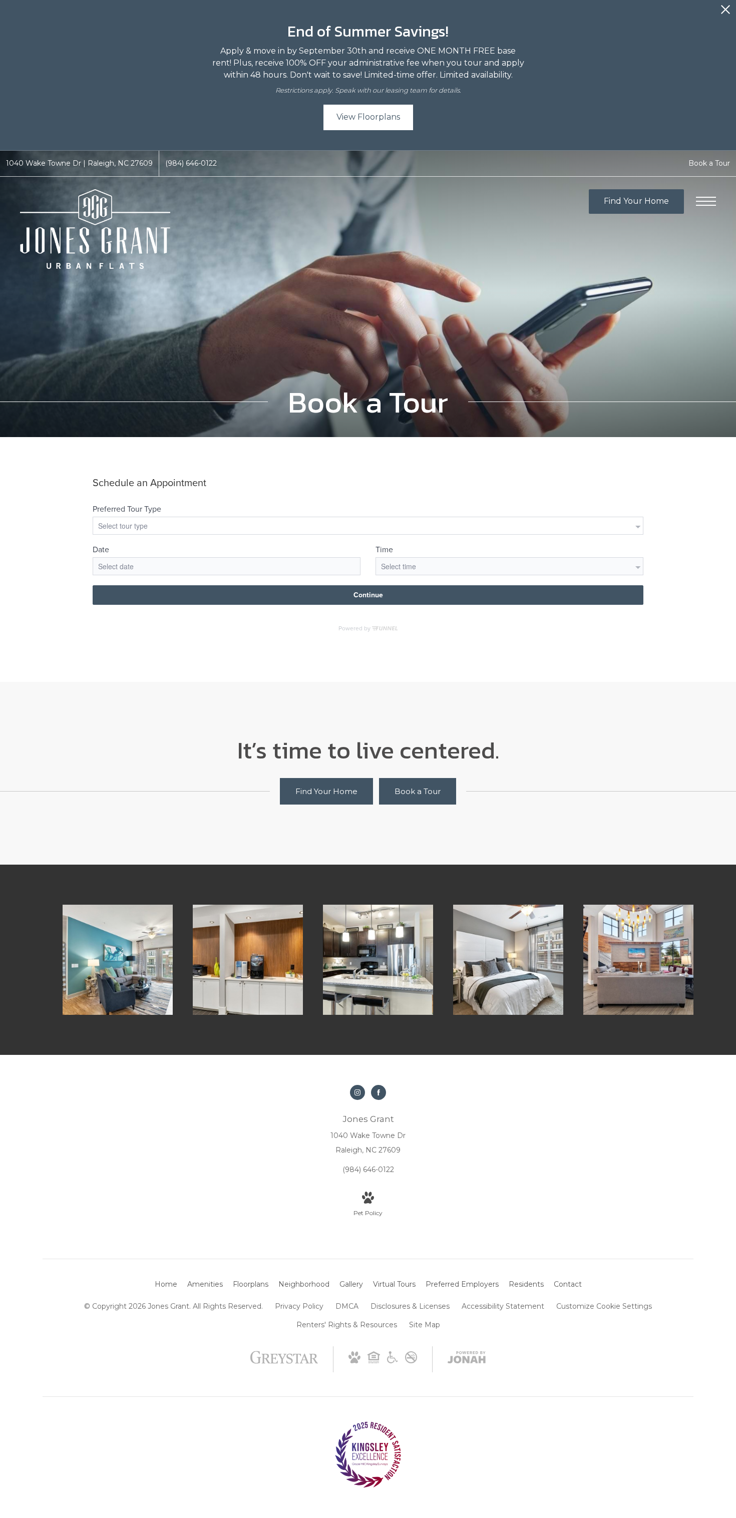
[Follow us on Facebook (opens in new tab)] (378, 1092)
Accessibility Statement (503, 1306)
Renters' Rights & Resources (346, 1324)
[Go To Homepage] (95, 229)
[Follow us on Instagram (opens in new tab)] (357, 1092)
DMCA (346, 1306)
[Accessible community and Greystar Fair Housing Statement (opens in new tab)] (392, 1360)
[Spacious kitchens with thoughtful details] (378, 960)
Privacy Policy (299, 1306)
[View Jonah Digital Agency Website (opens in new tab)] (467, 1359)
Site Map (424, 1324)
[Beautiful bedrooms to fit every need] (508, 960)
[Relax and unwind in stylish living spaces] (118, 960)
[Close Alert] (725, 12)
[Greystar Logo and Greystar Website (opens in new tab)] (284, 1362)
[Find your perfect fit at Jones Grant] (638, 960)
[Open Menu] (706, 201)
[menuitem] (166, 1284)
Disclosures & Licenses (410, 1306)
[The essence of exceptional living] (248, 960)
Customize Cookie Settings (604, 1306)
